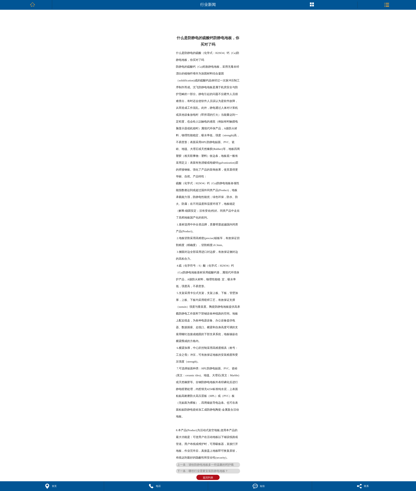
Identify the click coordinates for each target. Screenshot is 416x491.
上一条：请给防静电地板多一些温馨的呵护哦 (205, 464)
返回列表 (208, 477)
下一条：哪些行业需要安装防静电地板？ (202, 471)
